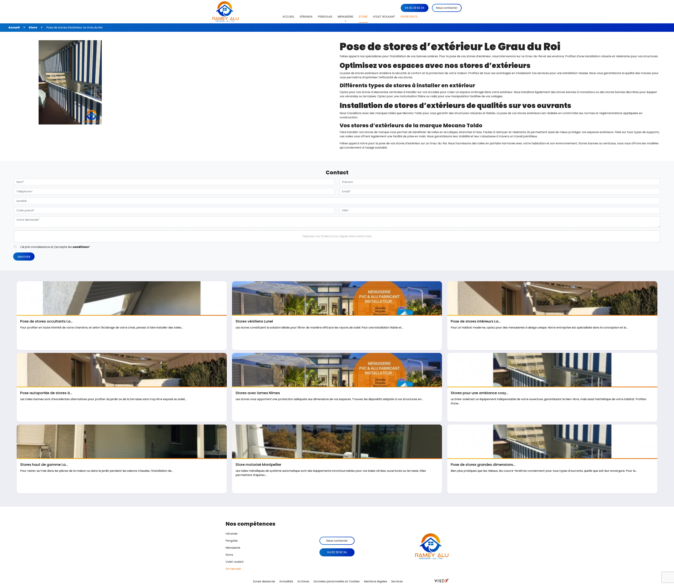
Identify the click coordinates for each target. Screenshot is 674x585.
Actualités (286, 581)
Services (397, 581)
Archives (303, 581)
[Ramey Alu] (225, 11)
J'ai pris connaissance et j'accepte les (54, 247)
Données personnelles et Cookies (336, 581)
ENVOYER (24, 257)
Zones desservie (264, 581)
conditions (80, 247)
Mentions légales (375, 581)
